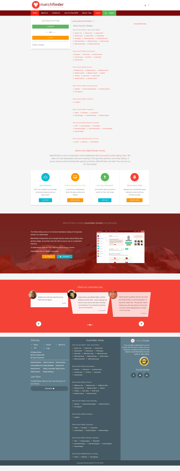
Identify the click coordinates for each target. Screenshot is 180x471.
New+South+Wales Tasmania (83, 109)
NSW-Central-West (80, 44)
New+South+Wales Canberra (83, 99)
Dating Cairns (60, 369)
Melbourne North (79, 73)
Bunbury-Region (85, 126)
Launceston (94, 112)
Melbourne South (93, 73)
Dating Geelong (48, 372)
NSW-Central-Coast (94, 44)
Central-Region (79, 115)
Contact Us (56, 13)
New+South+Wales (85, 21)
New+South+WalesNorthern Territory (86, 139)
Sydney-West (90, 36)
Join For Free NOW (71, 13)
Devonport (85, 112)
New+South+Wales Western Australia (86, 123)
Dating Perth (60, 365)
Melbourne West (103, 70)
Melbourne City (79, 70)
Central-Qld (98, 57)
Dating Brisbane (36, 362)
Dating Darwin (35, 369)
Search (111, 13)
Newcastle (78, 38)
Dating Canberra (48, 362)
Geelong (77, 76)
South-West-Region (94, 128)
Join (35, 348)
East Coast (86, 76)
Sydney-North (99, 33)
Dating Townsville (49, 369)
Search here (75, 200)
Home (35, 13)
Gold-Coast (86, 54)
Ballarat (103, 73)
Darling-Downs (79, 60)
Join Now (50, 26)
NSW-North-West (93, 41)
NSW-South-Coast (103, 38)
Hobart (77, 112)
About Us (44, 13)
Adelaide (77, 89)
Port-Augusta (78, 91)
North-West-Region (80, 128)
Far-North (89, 57)
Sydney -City (78, 33)
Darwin (77, 142)
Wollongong (100, 36)
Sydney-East (88, 33)
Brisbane (77, 54)
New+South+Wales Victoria (82, 67)
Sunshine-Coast (97, 54)
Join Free (45, 200)
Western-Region (104, 115)
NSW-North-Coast (89, 38)
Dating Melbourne (36, 365)
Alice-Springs (94, 142)
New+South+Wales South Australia (85, 86)
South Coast (96, 76)
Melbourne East (91, 70)
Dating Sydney (60, 362)
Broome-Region (107, 128)
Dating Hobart (35, 372)
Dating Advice (36, 352)
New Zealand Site (38, 355)
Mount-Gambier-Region (89, 89)
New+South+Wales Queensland (84, 51)
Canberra (77, 102)
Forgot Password (38, 358)
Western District (92, 78)
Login (48, 348)
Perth (76, 126)
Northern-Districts (105, 89)
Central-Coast (79, 57)
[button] (38, 323)
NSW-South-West (80, 41)
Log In (98, 13)
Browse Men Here (140, 24)
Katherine (85, 142)
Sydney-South (79, 36)
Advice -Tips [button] (86, 13)
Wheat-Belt (97, 126)
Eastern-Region (79, 131)
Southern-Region (91, 115)
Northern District (79, 78)
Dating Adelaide (48, 365)
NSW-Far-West (105, 41)
